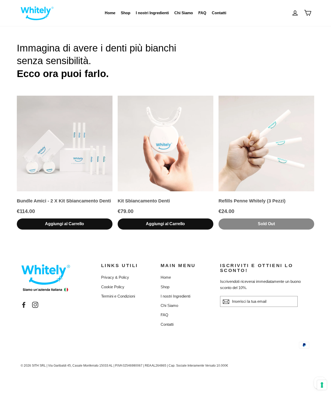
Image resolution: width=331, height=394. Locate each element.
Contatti (219, 13)
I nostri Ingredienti (152, 13)
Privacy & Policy (115, 277)
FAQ (202, 13)
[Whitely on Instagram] (35, 304)
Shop (125, 13)
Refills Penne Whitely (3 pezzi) (252, 200)
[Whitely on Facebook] (24, 304)
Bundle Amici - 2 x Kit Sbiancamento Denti (64, 200)
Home (110, 13)
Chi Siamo (183, 13)
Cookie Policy (112, 287)
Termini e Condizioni (118, 296)
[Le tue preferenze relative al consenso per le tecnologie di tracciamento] (322, 385)
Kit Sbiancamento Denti (144, 200)
